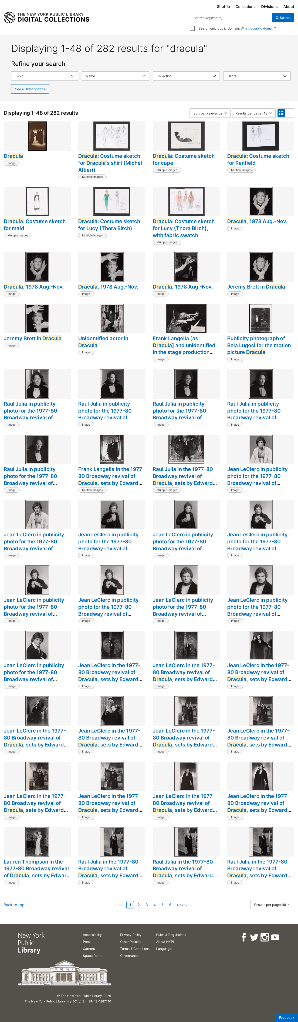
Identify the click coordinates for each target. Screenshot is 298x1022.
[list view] (289, 113)
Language (164, 949)
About (288, 6)
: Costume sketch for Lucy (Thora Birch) (109, 224)
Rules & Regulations (171, 935)
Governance (129, 956)
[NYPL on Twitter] (253, 937)
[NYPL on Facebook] (243, 937)
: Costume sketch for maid (35, 224)
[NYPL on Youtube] (274, 937)
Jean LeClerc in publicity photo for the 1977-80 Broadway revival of (257, 479)
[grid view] (281, 113)
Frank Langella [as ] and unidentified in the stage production (184, 348)
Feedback (286, 1017)
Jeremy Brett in (256, 287)
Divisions (269, 6)
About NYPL (165, 942)
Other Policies (130, 942)
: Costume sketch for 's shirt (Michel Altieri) (110, 163)
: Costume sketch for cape (184, 159)
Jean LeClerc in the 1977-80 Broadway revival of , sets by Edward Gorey (109, 675)
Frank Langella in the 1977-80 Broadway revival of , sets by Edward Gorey (111, 479)
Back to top (14, 904)
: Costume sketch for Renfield (258, 159)
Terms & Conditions (134, 949)
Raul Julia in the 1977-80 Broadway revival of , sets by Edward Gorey (183, 479)
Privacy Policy (131, 935)
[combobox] (231, 17)
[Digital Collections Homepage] (46, 18)
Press (87, 942)
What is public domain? (258, 28)
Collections (245, 6)
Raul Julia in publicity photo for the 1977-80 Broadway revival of (30, 414)
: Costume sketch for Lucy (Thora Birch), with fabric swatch (184, 228)
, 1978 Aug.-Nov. (257, 221)
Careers (89, 949)
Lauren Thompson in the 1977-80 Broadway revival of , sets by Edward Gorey (37, 872)
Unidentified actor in (103, 341)
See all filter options (30, 89)
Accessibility (92, 935)
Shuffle (223, 6)
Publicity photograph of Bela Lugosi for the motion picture (259, 345)
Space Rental (93, 956)
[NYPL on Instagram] (264, 937)
